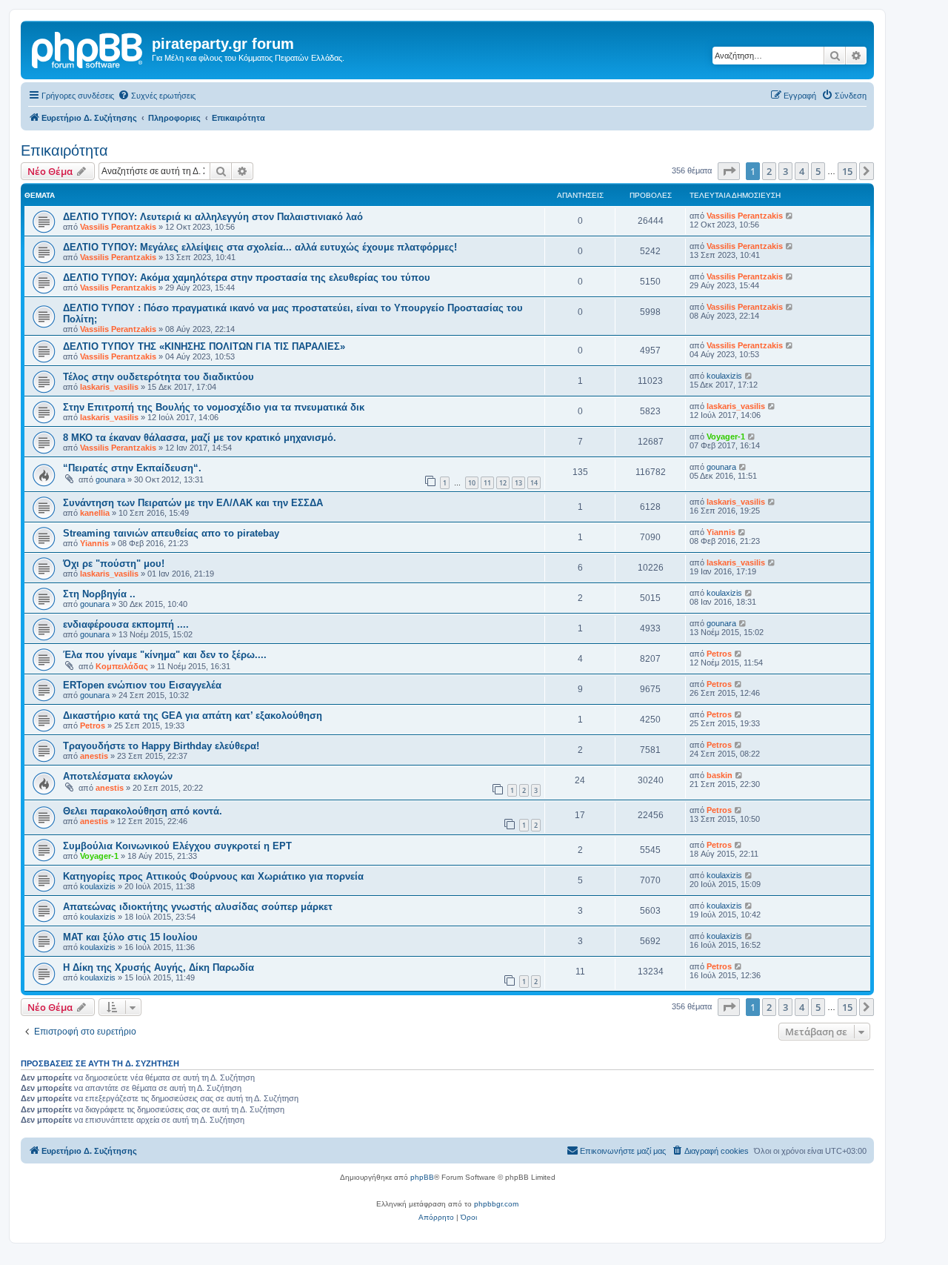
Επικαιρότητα (64, 150)
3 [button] (785, 171)
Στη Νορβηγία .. (99, 594)
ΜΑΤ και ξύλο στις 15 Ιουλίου (130, 937)
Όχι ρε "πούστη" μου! (113, 563)
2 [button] (769, 171)
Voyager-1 (726, 436)
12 (503, 483)
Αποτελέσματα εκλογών (118, 776)
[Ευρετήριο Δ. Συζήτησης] (88, 48)
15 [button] (847, 171)
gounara (110, 479)
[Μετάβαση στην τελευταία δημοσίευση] (790, 215)
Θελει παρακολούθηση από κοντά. (142, 811)
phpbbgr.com (496, 1204)
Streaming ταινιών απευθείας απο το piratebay (171, 533)
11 (487, 483)
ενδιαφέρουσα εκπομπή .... (126, 624)
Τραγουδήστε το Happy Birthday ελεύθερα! (161, 745)
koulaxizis (724, 375)
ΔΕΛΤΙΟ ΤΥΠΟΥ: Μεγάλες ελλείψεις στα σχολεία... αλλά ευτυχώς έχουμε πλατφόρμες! (260, 247)
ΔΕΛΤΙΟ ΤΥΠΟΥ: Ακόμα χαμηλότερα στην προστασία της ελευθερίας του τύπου (246, 277)
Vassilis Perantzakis (118, 226)
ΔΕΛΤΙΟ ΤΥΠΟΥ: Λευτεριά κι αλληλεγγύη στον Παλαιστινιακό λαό (213, 216)
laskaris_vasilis (109, 386)
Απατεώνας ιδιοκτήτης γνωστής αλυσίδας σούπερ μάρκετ (198, 906)
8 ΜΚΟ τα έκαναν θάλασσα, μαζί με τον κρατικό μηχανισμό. (199, 437)
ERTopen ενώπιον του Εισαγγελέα (142, 685)
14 (534, 483)
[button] (729, 171)
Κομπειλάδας (122, 666)
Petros (719, 653)
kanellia (95, 512)
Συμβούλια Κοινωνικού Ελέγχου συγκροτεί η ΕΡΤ (177, 845)
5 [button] (818, 171)
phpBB (422, 1177)
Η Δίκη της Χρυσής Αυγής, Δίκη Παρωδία (158, 967)
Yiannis (94, 543)
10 (471, 483)
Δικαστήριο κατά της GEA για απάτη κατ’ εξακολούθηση (192, 715)
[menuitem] (157, 95)
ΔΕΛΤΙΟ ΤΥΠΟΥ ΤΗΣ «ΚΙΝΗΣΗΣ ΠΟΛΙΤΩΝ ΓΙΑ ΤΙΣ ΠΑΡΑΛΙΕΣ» (204, 346)
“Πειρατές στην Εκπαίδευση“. (132, 468)
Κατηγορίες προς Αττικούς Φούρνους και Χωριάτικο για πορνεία (213, 876)
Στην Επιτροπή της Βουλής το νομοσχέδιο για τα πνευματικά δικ (213, 407)
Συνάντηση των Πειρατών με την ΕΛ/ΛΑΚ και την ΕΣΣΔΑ (193, 502)
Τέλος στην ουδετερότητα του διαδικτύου (158, 376)
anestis (94, 755)
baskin (719, 775)
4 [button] (801, 171)
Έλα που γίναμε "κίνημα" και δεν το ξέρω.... (165, 654)
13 (518, 483)
